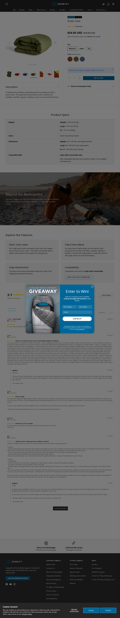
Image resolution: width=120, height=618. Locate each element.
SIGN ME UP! (77, 319)
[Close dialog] (92, 286)
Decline (108, 610)
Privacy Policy (27, 614)
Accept (91, 610)
